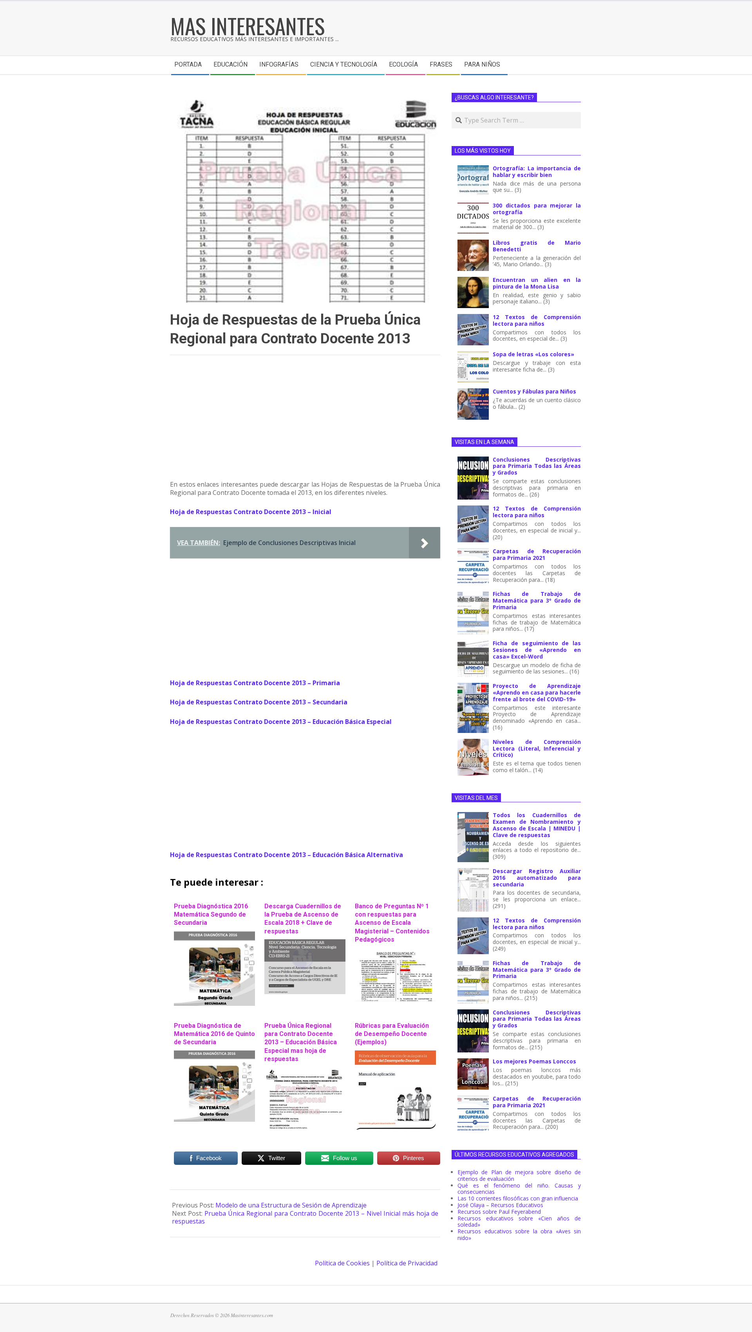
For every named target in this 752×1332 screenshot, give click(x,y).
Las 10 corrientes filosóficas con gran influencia (517, 1198)
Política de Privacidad (406, 1263)
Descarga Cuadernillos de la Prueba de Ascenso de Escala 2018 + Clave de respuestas (302, 918)
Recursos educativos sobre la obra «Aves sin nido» (519, 1234)
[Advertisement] (305, 421)
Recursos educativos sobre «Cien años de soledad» (519, 1222)
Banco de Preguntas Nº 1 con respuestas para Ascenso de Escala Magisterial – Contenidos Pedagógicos (392, 922)
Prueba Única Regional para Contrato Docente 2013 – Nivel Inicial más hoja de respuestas (305, 1217)
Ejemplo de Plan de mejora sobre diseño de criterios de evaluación (519, 1175)
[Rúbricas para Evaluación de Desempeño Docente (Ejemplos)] (395, 1054)
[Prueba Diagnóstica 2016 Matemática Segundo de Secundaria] (214, 935)
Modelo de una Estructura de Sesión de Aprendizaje (291, 1205)
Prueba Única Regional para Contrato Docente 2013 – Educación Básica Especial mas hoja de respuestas (300, 1042)
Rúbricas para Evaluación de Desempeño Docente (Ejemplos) (392, 1034)
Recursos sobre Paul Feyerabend (499, 1211)
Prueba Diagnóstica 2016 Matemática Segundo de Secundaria (211, 914)
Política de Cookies (342, 1263)
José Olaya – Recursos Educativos (500, 1205)
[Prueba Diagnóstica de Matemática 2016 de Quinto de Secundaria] (214, 1054)
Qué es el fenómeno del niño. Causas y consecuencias (519, 1189)
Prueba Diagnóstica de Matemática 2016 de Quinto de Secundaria (214, 1034)
